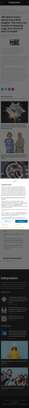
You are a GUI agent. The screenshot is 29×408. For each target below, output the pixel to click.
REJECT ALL (8, 221)
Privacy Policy (18, 224)
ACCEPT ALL (21, 221)
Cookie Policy (4, 224)
